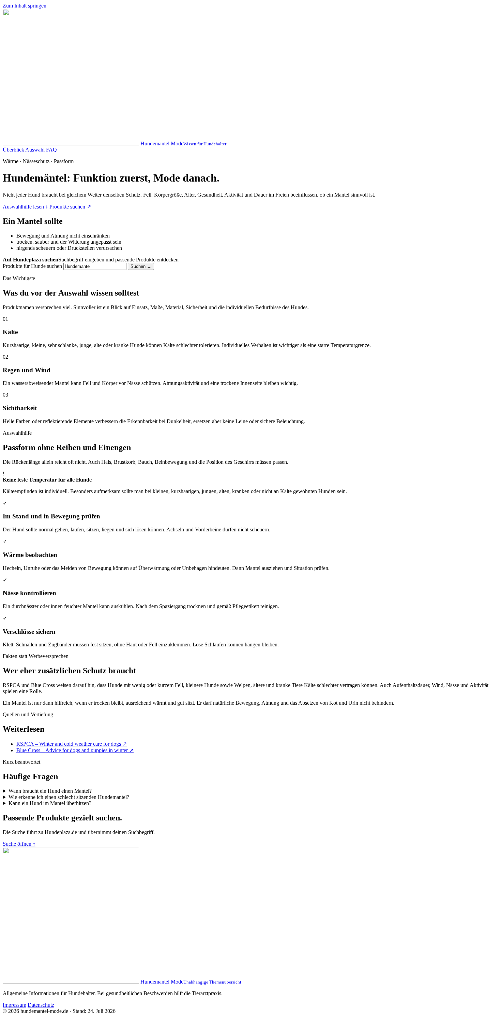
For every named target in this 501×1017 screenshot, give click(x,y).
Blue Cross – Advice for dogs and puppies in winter (75, 750)
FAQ (51, 150)
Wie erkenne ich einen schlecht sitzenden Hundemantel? (69, 797)
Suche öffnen (19, 844)
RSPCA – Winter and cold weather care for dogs (71, 744)
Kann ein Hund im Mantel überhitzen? (50, 803)
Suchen (141, 266)
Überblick (13, 150)
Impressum (14, 1005)
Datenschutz (41, 1005)
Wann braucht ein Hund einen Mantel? (50, 791)
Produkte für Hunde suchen (32, 266)
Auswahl (35, 150)
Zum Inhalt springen (24, 6)
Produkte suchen (70, 207)
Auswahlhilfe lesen (25, 207)
